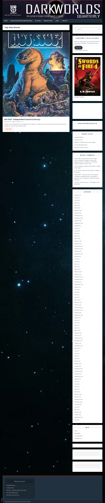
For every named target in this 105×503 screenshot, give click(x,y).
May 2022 (76, 325)
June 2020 (77, 384)
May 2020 (76, 386)
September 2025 (78, 223)
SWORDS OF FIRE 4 (79, 97)
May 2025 (76, 233)
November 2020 (78, 371)
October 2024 (77, 251)
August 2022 (77, 317)
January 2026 (77, 213)
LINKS (57, 20)
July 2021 (76, 350)
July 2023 (76, 289)
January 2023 (77, 305)
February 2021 (78, 363)
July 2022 (76, 320)
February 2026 (78, 210)
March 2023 (77, 299)
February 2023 (78, 302)
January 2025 (77, 243)
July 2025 (76, 228)
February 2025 (78, 241)
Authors (38, 20)
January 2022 (77, 335)
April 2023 (77, 297)
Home (5, 20)
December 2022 (78, 307)
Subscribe (78, 47)
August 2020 (77, 379)
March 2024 (77, 269)
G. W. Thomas (17, 121)
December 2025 (78, 215)
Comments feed (78, 436)
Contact (64, 20)
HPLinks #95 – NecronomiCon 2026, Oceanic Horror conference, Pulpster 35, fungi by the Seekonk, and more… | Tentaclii (85, 160)
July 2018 (76, 407)
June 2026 (77, 200)
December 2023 (78, 276)
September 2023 (78, 284)
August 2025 (77, 225)
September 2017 (78, 417)
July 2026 (76, 197)
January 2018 (77, 412)
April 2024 (77, 266)
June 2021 (76, 353)
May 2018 (76, 409)
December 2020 (78, 368)
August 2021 (77, 348)
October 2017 (77, 414)
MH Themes (27, 501)
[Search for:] (87, 29)
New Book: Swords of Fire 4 (81, 147)
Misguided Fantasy (79, 137)
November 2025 (78, 218)
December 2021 (78, 338)
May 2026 (76, 202)
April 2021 (76, 358)
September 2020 (78, 376)
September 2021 (78, 345)
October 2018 (77, 404)
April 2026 (77, 205)
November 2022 (78, 310)
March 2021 (77, 361)
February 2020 (78, 394)
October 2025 (77, 220)
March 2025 (77, 238)
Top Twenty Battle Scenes (80, 145)
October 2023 (77, 282)
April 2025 (76, 236)
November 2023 (78, 279)
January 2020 (77, 396)
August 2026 (77, 195)
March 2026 (77, 207)
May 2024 (76, 264)
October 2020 (77, 373)
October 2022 (77, 312)
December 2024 (78, 246)
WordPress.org (78, 438)
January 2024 (77, 274)
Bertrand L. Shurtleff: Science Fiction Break (84, 142)
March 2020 (77, 391)
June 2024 (77, 261)
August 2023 (77, 287)
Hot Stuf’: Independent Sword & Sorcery (22, 119)
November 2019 (78, 402)
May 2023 (76, 294)
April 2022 (77, 328)
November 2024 (78, 248)
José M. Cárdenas (78, 166)
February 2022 (78, 333)
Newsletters (48, 20)
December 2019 (78, 399)
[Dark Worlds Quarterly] (52, 18)
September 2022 (78, 315)
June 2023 (77, 292)
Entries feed (77, 433)
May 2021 (76, 356)
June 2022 (77, 322)
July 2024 (76, 259)
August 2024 (77, 256)
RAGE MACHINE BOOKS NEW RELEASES (21, 20)
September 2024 (78, 254)
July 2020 (76, 381)
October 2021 (77, 343)
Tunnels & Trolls (78, 139)
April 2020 (77, 389)
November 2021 (78, 340)
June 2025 (77, 231)
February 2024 (78, 271)
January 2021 (77, 366)
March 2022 (77, 330)
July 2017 (76, 419)
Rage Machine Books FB (87, 123)
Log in (76, 430)
